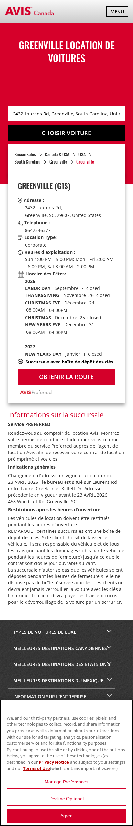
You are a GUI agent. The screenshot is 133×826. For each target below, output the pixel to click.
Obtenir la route (66, 377)
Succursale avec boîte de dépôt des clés (69, 362)
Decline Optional (66, 798)
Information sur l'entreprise (49, 696)
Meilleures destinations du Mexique (57, 680)
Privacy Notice (54, 762)
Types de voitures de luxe (44, 632)
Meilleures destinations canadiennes (59, 648)
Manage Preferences (66, 781)
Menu (119, 12)
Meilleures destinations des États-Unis (61, 664)
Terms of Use (36, 768)
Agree (66, 815)
